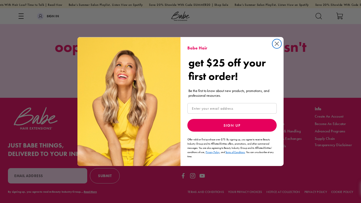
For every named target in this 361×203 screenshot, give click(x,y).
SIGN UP (232, 125)
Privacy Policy (213, 152)
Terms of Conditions (235, 152)
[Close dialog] (276, 43)
